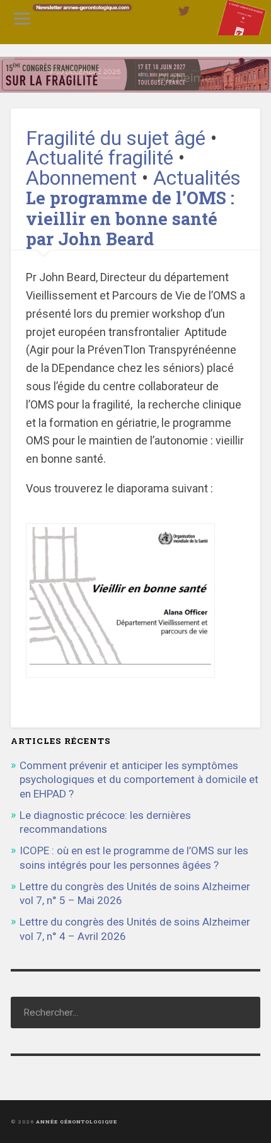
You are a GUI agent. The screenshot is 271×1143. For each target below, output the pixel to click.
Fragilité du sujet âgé (115, 138)
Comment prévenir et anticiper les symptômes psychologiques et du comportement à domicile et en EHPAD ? (139, 779)
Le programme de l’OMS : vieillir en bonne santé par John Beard (130, 218)
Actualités (197, 178)
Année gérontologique (76, 1121)
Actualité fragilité (99, 158)
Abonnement (81, 178)
